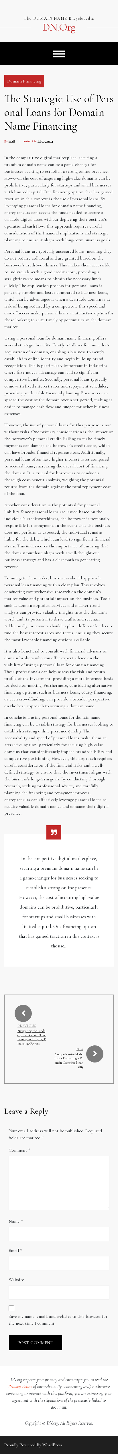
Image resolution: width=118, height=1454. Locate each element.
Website (16, 1279)
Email (15, 1250)
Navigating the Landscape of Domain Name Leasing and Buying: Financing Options (31, 1037)
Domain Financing (24, 81)
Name (16, 1221)
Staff (12, 141)
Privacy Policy (20, 1386)
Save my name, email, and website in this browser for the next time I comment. (58, 1320)
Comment (19, 1150)
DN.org (58, 27)
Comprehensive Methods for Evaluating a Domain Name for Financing (69, 1060)
